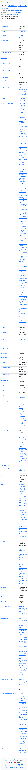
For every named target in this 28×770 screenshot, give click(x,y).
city (3, 31)
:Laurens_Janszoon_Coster (23, 205)
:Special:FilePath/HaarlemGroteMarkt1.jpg (23, 622)
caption (4, 332)
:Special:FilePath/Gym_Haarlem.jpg (23, 653)
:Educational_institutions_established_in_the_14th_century (22, 232)
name (3, 362)
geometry (5, 587)
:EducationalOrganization (23, 527)
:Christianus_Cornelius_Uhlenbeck (22, 271)
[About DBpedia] (5, 2)
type (3, 98)
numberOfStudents (7, 63)
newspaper (5, 374)
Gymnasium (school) (16, 10)
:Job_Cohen (23, 199)
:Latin (21, 110)
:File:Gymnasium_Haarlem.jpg (23, 309)
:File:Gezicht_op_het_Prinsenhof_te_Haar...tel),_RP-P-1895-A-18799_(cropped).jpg (23, 301)
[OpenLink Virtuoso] (8, 760)
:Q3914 (23, 504)
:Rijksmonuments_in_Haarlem (23, 249)
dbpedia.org (14, 14)
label (3, 542)
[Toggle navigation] (25, 2)
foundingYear (6, 53)
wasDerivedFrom (7, 606)
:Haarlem (22, 31)
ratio (3, 385)
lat (3, 596)
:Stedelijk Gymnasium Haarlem (23, 555)
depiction (4, 618)
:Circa (21, 408)
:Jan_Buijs (22, 697)
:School (21, 465)
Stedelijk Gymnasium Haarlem (14, 6)
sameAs (5, 469)
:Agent (21, 491)
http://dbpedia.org (17, 12)
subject (4, 436)
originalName (6, 70)
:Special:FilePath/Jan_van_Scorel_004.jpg (23, 631)
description (5, 40)
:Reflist (21, 418)
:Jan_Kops (22, 216)
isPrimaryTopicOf (7, 679)
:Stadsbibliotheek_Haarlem (23, 724)
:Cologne (22, 109)
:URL (21, 423)
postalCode (5, 77)
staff (3, 81)
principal (4, 380)
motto (4, 58)
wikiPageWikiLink (7, 109)
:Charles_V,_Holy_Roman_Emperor (23, 159)
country (4, 35)
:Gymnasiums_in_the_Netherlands (23, 238)
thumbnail (5, 88)
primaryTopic (7, 749)
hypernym (5, 465)
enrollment (5, 348)
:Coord (21, 409)
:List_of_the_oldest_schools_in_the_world (23, 280)
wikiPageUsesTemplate (8, 401)
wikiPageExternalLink (8, 103)
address (4, 26)
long (3, 601)
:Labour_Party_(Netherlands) (23, 136)
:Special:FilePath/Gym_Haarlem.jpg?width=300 (23, 91)
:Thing (21, 484)
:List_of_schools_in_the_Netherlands (23, 733)
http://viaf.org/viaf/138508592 (23, 470)
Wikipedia (20, 764)
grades (4, 353)
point (4, 476)
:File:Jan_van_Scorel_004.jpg (22, 321)
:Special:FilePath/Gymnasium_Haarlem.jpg (23, 662)
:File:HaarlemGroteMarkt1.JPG (22, 292)
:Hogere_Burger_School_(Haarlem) (23, 178)
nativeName (5, 367)
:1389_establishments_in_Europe (23, 244)
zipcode (4, 430)
